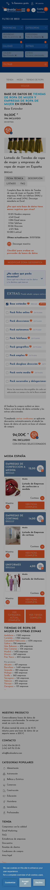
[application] (25, 876)
